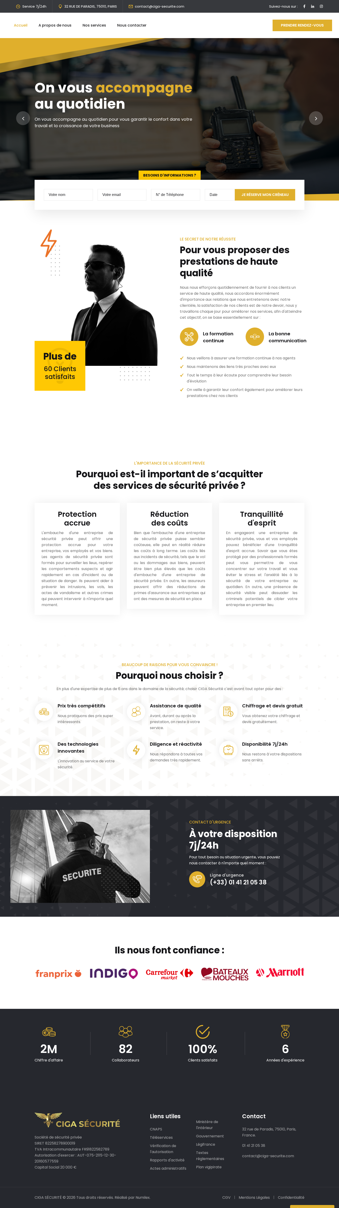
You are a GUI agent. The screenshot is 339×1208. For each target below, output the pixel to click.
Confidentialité (291, 1197)
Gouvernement (210, 1136)
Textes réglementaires (210, 1155)
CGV (226, 1197)
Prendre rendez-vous (302, 25)
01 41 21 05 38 (253, 1145)
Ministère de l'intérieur (207, 1124)
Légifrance (205, 1144)
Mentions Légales (254, 1197)
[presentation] (23, 118)
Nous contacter (131, 25)
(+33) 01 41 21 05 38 (238, 882)
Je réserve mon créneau (265, 194)
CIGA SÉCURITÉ (48, 1197)
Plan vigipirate (209, 1167)
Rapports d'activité (167, 1160)
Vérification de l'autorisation (163, 1148)
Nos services (94, 25)
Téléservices (161, 1137)
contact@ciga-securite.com (159, 6)
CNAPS (156, 1129)
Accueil (20, 25)
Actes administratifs (168, 1168)
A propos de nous (55, 25)
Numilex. (143, 1197)
